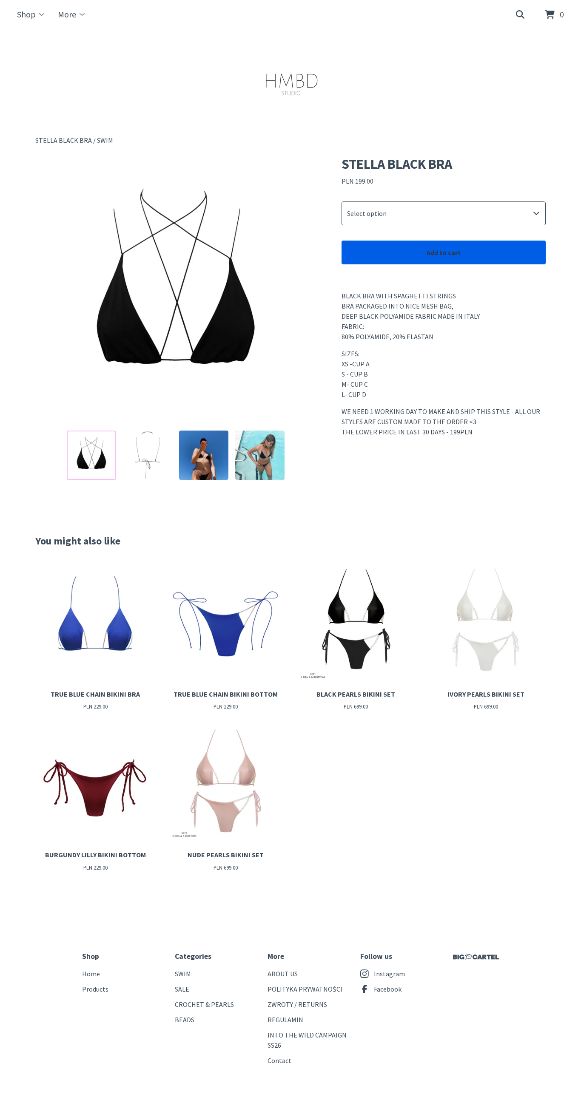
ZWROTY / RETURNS (297, 1004)
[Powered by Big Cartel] (476, 957)
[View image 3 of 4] (203, 455)
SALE (182, 989)
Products (95, 989)
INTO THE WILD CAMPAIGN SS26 (307, 1040)
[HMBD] (290, 82)
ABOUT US (283, 973)
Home (91, 973)
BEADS (184, 1019)
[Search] (520, 15)
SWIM (105, 140)
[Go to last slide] (47, 289)
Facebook (388, 989)
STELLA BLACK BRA (63, 140)
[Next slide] (304, 289)
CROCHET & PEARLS (204, 1004)
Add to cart (444, 252)
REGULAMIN (285, 1019)
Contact (279, 1060)
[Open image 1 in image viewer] (175, 290)
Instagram (389, 973)
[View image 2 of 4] (147, 455)
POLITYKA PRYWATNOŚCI (305, 989)
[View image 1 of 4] (91, 455)
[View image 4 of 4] (260, 455)
